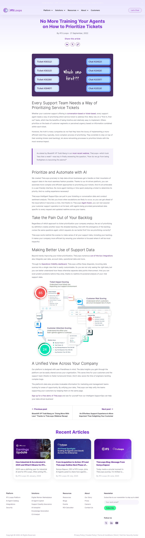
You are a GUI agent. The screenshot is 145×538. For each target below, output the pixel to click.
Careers (88, 504)
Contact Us (89, 508)
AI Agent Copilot (38, 501)
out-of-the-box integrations (101, 256)
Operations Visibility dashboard (54, 264)
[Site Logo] (12, 10)
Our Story (88, 497)
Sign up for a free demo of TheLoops (47, 396)
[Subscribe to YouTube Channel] (117, 523)
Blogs (65, 501)
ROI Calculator (68, 508)
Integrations (10, 504)
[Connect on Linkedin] (111, 523)
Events (65, 504)
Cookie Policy (91, 535)
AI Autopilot (36, 508)
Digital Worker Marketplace (42, 497)
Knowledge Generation (40, 511)
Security (9, 508)
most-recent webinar (80, 153)
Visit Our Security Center (129, 535)
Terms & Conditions (105, 535)
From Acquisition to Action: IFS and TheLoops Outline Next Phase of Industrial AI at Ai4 (72, 465)
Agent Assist (87, 203)
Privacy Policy (79, 535)
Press (87, 501)
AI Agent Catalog (12, 501)
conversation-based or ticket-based (81, 113)
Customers (95, 10)
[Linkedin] (67, 45)
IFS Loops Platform (13, 497)
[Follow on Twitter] (106, 523)
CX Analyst (36, 514)
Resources (67, 497)
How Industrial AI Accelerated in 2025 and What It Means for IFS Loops (30, 465)
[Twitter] (72, 46)
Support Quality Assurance (42, 504)
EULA (116, 535)
